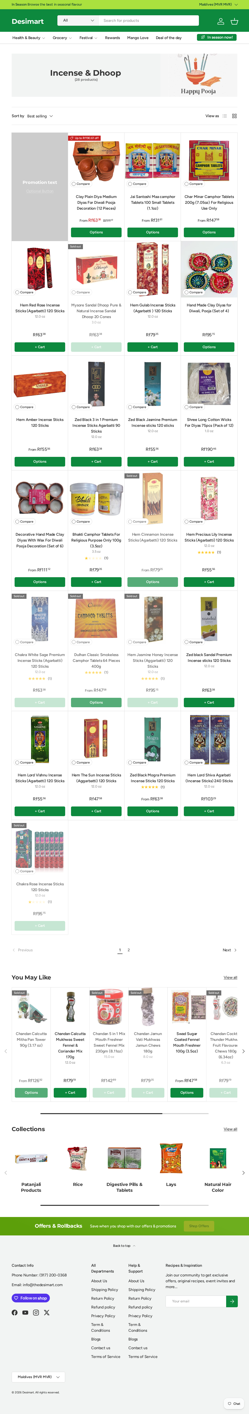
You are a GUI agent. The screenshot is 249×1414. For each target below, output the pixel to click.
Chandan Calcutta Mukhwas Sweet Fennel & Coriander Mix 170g (70, 1045)
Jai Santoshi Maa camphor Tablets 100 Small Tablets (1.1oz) (152, 202)
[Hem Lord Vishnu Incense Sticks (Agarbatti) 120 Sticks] (40, 739)
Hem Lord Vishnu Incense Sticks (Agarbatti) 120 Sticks (39, 778)
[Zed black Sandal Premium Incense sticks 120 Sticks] (209, 619)
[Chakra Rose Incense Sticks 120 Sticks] (40, 848)
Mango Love (137, 37)
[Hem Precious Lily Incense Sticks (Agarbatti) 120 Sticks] (209, 498)
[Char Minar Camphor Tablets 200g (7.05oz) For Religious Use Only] (209, 161)
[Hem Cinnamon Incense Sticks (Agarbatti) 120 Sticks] (152, 498)
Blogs (95, 1339)
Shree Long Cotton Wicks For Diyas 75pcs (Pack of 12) (209, 422)
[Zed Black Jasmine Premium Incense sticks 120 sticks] (152, 384)
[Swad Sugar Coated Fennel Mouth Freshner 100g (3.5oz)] (187, 1006)
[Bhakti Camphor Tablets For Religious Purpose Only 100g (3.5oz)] (96, 498)
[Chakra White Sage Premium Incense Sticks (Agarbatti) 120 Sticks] (40, 619)
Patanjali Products (31, 1187)
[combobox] (128, 20)
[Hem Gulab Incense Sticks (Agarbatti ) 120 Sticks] (152, 269)
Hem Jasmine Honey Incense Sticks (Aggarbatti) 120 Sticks (152, 660)
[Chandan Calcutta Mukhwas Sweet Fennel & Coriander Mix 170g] (70, 1006)
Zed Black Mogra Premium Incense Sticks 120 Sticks (153, 778)
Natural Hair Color (218, 1187)
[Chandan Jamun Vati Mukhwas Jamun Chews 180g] (148, 1006)
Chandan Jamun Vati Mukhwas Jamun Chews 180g (148, 1042)
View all (230, 977)
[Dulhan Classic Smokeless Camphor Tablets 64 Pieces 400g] (96, 619)
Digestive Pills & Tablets (124, 1187)
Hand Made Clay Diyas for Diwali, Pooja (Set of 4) (209, 308)
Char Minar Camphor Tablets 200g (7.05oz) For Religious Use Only (209, 202)
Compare (83, 184)
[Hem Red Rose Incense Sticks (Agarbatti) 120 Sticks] (40, 269)
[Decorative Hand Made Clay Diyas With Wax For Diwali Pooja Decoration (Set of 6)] (40, 498)
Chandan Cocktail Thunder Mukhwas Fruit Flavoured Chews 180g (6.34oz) (226, 1045)
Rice (77, 1184)
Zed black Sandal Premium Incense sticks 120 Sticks (209, 657)
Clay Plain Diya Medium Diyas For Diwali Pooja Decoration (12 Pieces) (96, 202)
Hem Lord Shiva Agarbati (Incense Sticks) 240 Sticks (209, 778)
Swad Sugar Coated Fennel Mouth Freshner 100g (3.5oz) (187, 1042)
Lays (171, 1184)
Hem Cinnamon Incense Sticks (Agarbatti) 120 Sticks (152, 537)
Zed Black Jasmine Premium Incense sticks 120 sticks (152, 422)
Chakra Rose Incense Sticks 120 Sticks (40, 887)
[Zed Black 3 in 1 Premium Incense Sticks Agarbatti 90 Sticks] (96, 384)
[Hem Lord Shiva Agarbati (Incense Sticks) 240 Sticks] (209, 739)
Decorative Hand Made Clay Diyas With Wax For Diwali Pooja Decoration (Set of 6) (40, 540)
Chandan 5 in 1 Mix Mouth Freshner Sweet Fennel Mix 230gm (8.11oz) (109, 1042)
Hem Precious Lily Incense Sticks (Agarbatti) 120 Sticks (209, 537)
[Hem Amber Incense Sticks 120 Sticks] (40, 384)
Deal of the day (169, 37)
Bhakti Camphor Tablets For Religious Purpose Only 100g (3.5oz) (96, 540)
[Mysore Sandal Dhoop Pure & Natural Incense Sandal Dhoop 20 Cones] (96, 269)
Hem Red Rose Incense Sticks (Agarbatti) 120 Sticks (39, 308)
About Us (99, 1281)
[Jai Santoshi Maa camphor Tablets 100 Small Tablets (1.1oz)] (152, 161)
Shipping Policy (104, 1289)
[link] (64, 950)
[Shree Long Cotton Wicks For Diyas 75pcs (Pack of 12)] (209, 384)
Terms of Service (105, 1356)
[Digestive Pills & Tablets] (124, 1158)
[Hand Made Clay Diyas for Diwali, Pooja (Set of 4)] (209, 269)
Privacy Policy (103, 1316)
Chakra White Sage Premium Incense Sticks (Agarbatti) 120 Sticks (40, 660)
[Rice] (78, 1158)
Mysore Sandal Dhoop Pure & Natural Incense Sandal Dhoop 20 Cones (96, 311)
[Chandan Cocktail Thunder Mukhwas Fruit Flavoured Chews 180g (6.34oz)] (225, 1006)
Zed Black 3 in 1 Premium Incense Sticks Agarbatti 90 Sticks (96, 425)
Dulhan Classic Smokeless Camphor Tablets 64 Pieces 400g (96, 660)
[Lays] (171, 1158)
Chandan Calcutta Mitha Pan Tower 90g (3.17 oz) (31, 1039)
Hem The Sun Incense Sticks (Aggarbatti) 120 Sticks (96, 778)
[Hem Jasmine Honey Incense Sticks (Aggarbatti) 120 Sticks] (152, 619)
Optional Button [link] (40, 191)
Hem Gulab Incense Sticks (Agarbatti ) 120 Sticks (152, 308)
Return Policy (102, 1298)
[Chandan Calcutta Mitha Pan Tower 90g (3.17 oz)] (31, 1006)
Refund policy (103, 1307)
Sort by (18, 116)
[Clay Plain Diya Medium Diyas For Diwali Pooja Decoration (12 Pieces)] (96, 161)
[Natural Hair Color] (218, 1158)
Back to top (122, 1246)
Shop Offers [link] (199, 1226)
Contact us (100, 1348)
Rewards (112, 37)
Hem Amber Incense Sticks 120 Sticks (39, 422)
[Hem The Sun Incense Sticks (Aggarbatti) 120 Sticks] (96, 739)
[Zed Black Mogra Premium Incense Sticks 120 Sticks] (152, 739)
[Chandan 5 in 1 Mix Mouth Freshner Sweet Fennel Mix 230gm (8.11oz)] (109, 1006)
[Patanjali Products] (31, 1158)
